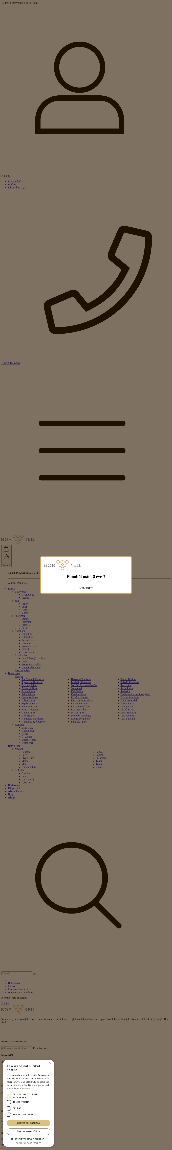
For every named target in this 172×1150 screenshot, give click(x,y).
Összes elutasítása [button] (28, 1131)
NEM (82, 588)
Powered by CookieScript (28, 1143)
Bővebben (25, 1088)
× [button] (50, 1063)
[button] (28, 1139)
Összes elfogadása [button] (28, 1123)
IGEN (89, 588)
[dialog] (28, 1103)
